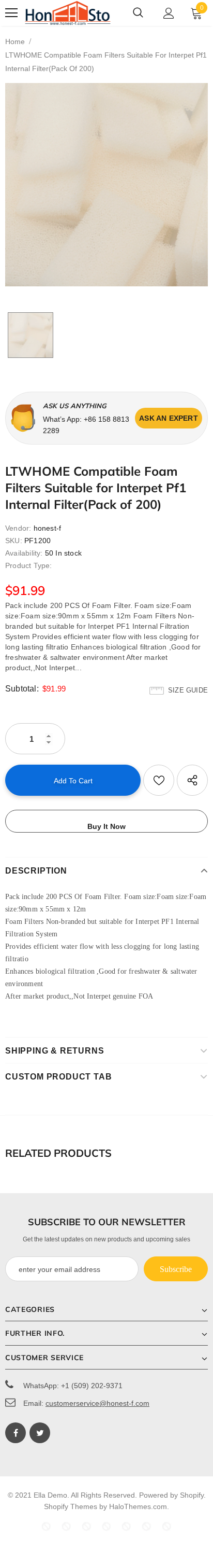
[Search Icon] (138, 13)
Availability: (24, 553)
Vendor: (18, 528)
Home (15, 41)
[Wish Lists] (158, 780)
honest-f (48, 528)
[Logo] (68, 12)
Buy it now (106, 826)
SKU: (13, 540)
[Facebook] (15, 1432)
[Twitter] (39, 1432)
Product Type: (28, 565)
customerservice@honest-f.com (97, 1403)
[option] (106, 184)
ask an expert (168, 418)
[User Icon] (168, 13)
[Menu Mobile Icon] (11, 13)
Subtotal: (22, 688)
